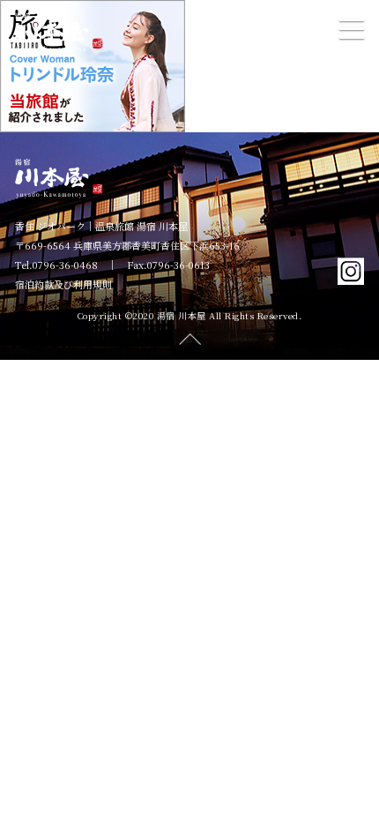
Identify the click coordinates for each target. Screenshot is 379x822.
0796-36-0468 (65, 265)
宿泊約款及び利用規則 (63, 284)
